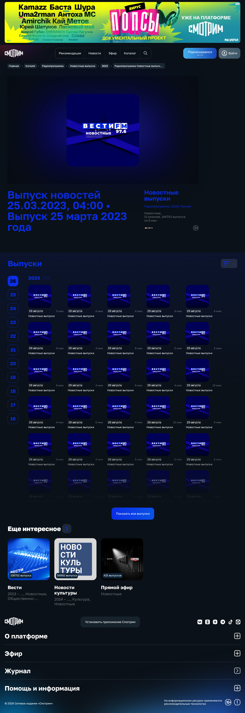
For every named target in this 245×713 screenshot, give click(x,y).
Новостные (152, 213)
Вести (15, 587)
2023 (105, 65)
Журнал (17, 671)
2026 (175, 206)
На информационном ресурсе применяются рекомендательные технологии (193, 702)
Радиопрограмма (52, 65)
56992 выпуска (67, 575)
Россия (185, 206)
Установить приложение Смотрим (110, 622)
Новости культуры (65, 590)
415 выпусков (112, 575)
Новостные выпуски (82, 65)
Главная (14, 65)
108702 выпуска (20, 575)
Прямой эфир (117, 587)
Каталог (30, 65)
